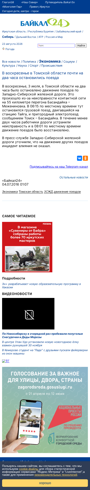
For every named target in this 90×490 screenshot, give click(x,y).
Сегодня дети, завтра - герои (20, 11)
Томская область (31, 191)
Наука (22, 65)
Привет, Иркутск (40, 6)
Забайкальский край (68, 31)
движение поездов (67, 191)
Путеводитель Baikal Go (60, 2)
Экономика (49, 61)
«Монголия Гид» (12, 6)
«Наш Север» (29, 2)
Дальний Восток (26, 36)
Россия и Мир (54, 36)
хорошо (45, 483)
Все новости (11, 61)
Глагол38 (8, 2)
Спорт (34, 65)
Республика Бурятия (41, 31)
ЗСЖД (48, 191)
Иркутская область (14, 31)
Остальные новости (73, 177)
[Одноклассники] (85, 158)
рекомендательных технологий (56, 474)
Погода (9, 49)
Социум (69, 61)
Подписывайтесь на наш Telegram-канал (59, 166)
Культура (8, 65)
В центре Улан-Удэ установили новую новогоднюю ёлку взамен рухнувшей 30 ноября (40, 343)
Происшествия (51, 65)
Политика (29, 61)
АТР (41, 36)
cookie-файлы (28, 468)
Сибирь (8, 36)
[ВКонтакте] (79, 158)
